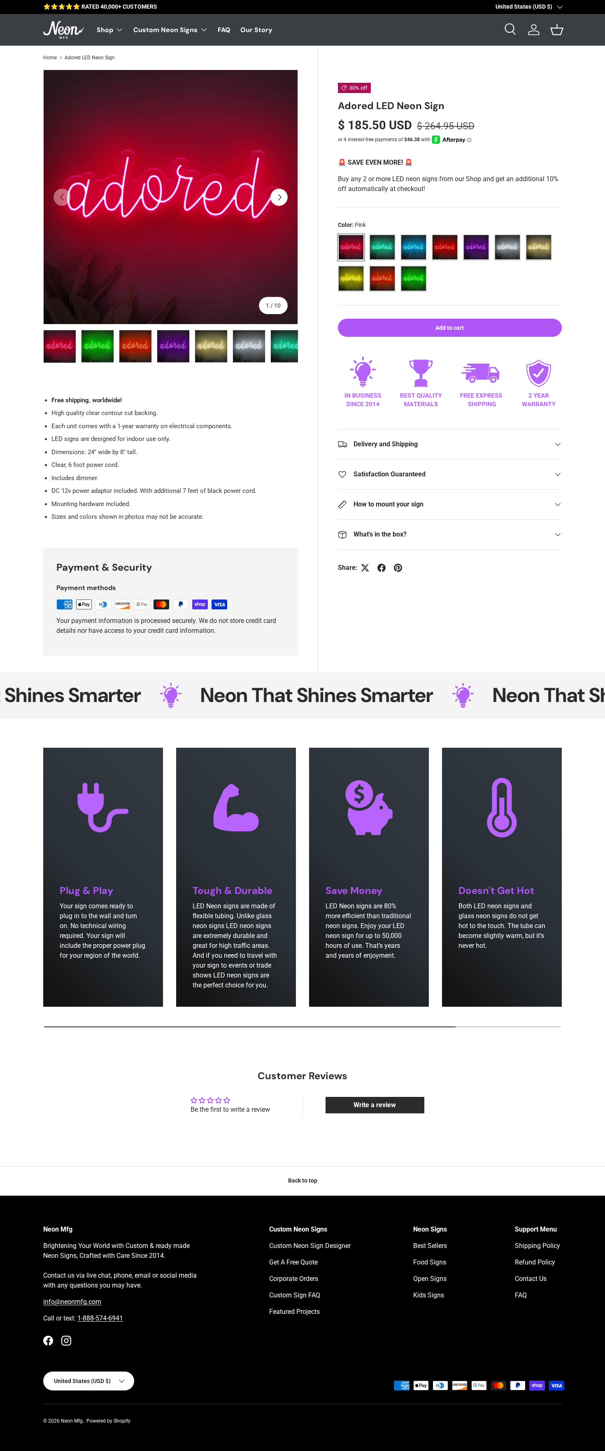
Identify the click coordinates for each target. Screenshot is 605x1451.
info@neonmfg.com (72, 1302)
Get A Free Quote (293, 1262)
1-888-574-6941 (100, 1318)
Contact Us (531, 1279)
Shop (105, 30)
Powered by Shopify (108, 1421)
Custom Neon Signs (165, 30)
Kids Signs (428, 1295)
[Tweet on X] (365, 568)
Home (50, 57)
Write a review (375, 1105)
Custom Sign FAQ (294, 1295)
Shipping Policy (537, 1246)
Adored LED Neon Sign (90, 57)
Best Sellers (430, 1246)
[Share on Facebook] (381, 568)
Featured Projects (294, 1312)
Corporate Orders (293, 1279)
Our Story (256, 30)
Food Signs (429, 1262)
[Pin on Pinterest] (398, 568)
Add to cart (449, 327)
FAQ (224, 30)
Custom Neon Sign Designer (310, 1246)
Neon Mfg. (72, 1421)
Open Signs (430, 1279)
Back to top (302, 1180)
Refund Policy (535, 1262)
